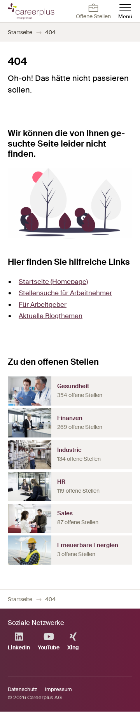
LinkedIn (19, 647)
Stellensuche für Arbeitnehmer (65, 293)
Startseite (20, 32)
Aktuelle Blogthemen (50, 315)
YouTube (49, 647)
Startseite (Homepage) (53, 281)
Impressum (58, 689)
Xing (73, 647)
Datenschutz (22, 689)
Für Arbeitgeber (42, 304)
